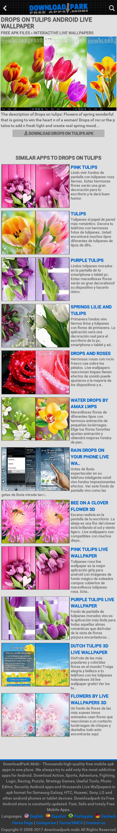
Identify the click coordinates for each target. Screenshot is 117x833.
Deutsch (108, 816)
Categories (46, 822)
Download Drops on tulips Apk (60, 133)
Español (58, 816)
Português (83, 816)
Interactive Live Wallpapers (63, 33)
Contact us (95, 822)
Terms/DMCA (71, 822)
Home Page (22, 822)
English (36, 816)
